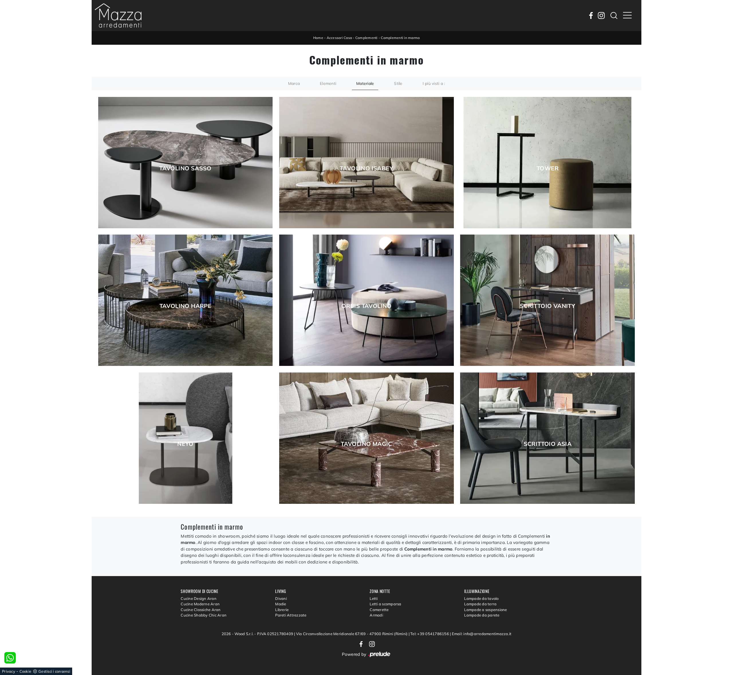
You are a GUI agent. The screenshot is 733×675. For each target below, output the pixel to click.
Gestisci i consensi (54, 671)
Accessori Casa (339, 38)
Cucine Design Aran (198, 598)
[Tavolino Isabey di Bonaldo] (366, 162)
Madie (280, 604)
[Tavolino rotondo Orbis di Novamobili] (366, 300)
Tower (548, 168)
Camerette (379, 609)
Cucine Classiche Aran (200, 609)
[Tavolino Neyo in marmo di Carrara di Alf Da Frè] (185, 438)
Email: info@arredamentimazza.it (482, 633)
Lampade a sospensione (485, 609)
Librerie (282, 609)
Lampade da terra (480, 604)
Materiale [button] (365, 83)
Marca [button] (294, 83)
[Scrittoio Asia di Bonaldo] (547, 438)
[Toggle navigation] (627, 15)
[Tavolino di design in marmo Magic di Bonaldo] (366, 438)
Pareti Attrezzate (290, 615)
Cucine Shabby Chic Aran (203, 615)
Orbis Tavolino (366, 306)
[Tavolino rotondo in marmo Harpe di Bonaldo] (185, 300)
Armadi (376, 615)
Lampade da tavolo (481, 598)
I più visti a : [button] (434, 83)
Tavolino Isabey (366, 168)
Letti (374, 598)
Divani (281, 598)
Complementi (366, 38)
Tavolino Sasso (185, 168)
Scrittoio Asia (548, 444)
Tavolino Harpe (185, 306)
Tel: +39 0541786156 (430, 633)
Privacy (8, 671)
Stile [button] (398, 83)
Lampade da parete (481, 615)
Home (318, 38)
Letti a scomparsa (385, 604)
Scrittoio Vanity (547, 306)
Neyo (185, 444)
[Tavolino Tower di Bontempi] (547, 162)
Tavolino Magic (366, 444)
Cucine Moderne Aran (200, 604)
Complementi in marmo (400, 38)
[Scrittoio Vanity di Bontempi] (547, 300)
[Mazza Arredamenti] (118, 15)
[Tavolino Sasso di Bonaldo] (185, 162)
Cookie (25, 671)
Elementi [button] (328, 83)
